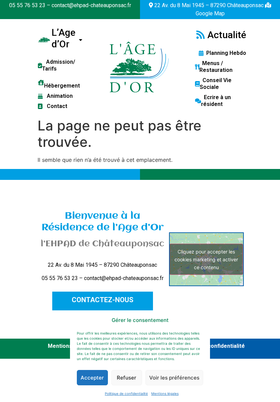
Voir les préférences (174, 377)
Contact (55, 106)
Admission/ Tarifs (58, 65)
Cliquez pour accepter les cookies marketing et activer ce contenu (206, 259)
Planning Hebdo (225, 53)
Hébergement (62, 82)
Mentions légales (165, 393)
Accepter (92, 377)
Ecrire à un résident (216, 100)
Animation (58, 96)
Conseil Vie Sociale (216, 83)
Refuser (126, 377)
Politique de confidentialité (126, 393)
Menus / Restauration (216, 66)
